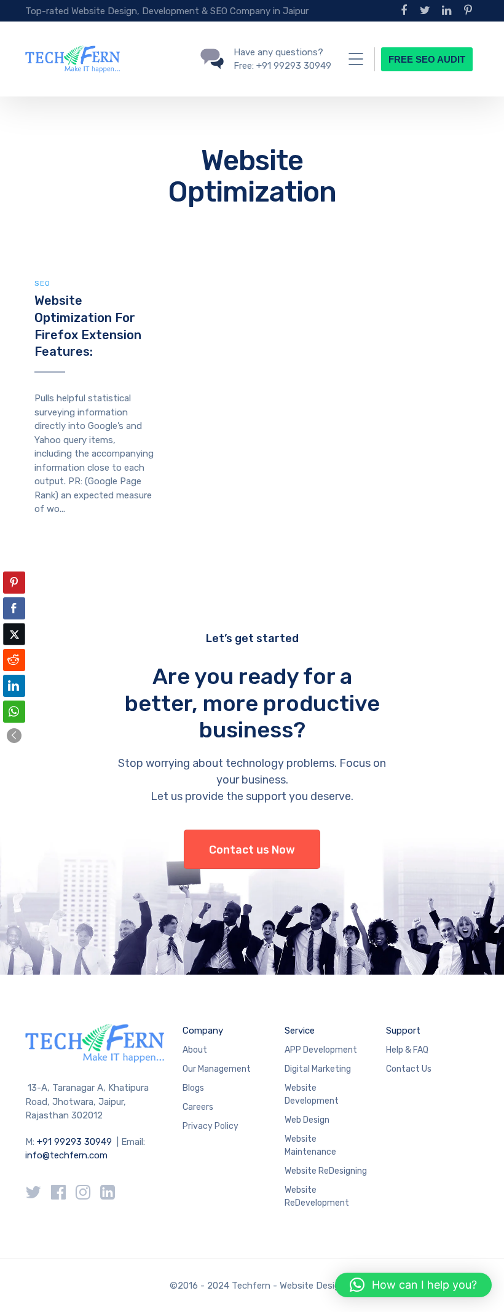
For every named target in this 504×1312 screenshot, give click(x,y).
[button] (14, 735)
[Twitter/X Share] (14, 634)
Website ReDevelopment (317, 1196)
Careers (198, 1107)
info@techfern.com (66, 1155)
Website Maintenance (310, 1145)
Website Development (312, 1094)
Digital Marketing (318, 1069)
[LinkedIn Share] (14, 686)
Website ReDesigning (326, 1171)
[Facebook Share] (14, 608)
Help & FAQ (407, 1050)
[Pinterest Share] (14, 583)
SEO (42, 283)
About (195, 1050)
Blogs (193, 1088)
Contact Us (408, 1069)
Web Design (307, 1120)
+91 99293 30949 (75, 1141)
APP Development (321, 1050)
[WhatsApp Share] (14, 712)
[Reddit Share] (14, 660)
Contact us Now (252, 850)
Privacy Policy (210, 1126)
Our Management (217, 1069)
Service (300, 1030)
